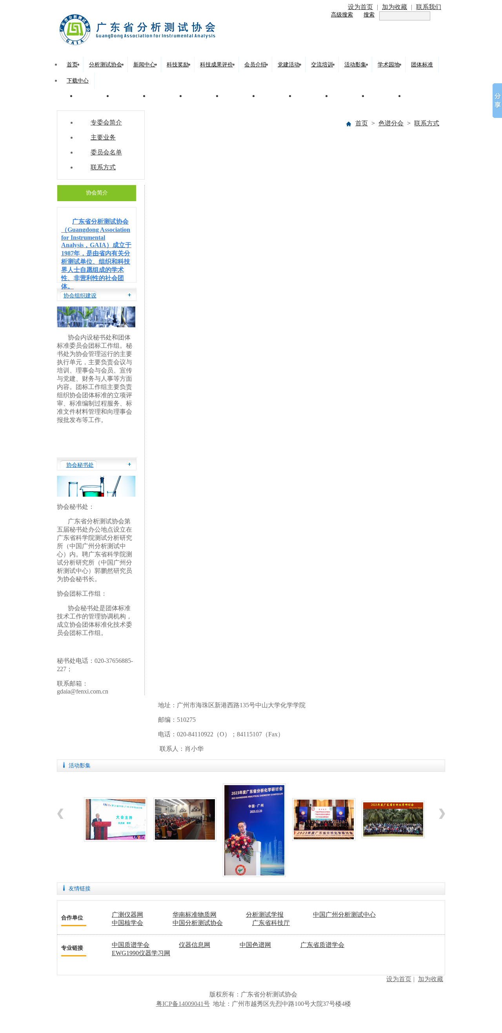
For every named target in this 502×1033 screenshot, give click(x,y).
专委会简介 (106, 122)
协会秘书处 (80, 465)
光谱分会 (166, 95)
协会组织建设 (80, 296)
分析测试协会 (105, 65)
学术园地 (389, 65)
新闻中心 (144, 65)
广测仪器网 (127, 914)
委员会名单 (106, 152)
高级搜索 (342, 15)
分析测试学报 (265, 914)
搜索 (369, 15)
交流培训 (322, 65)
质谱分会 (93, 95)
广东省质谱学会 (322, 944)
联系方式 (426, 123)
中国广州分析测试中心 (344, 914)
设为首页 (360, 7)
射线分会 (275, 95)
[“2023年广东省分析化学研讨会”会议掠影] (254, 875)
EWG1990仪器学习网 (141, 953)
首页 (72, 65)
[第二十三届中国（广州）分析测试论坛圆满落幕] (115, 839)
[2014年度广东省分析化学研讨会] (184, 839)
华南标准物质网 (194, 914)
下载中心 (78, 81)
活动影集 (355, 65)
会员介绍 (255, 65)
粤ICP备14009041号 (183, 1003)
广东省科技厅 (271, 922)
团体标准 (422, 65)
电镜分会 (202, 95)
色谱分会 (129, 95)
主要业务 (103, 137)
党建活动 (289, 65)
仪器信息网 (194, 944)
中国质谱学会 (130, 944)
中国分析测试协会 (198, 922)
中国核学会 (127, 922)
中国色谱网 (255, 944)
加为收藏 (394, 7)
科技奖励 (178, 65)
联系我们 (428, 7)
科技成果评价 (216, 65)
